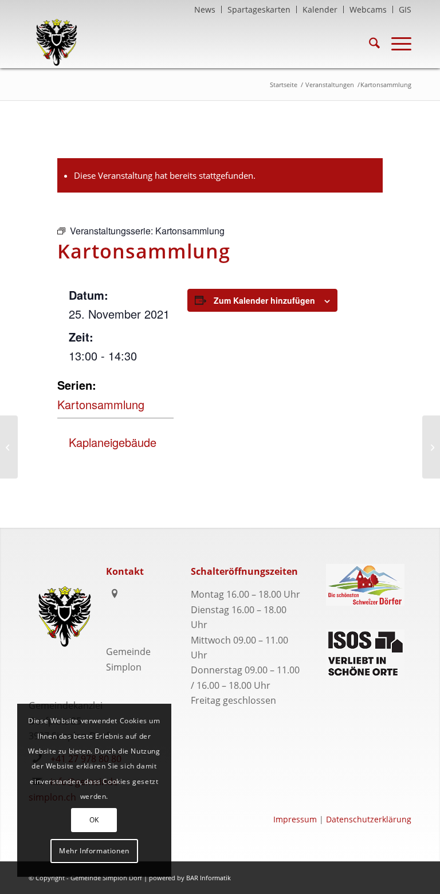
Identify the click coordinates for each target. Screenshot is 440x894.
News (204, 9)
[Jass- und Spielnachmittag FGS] (9, 447)
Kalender (319, 9)
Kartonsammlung (100, 404)
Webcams (368, 9)
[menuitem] (205, 9)
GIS (405, 9)
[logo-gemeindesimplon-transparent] (56, 42)
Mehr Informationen (94, 851)
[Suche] (369, 42)
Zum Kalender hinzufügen (264, 300)
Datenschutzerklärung (368, 819)
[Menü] (395, 42)
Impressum (295, 819)
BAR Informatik (208, 877)
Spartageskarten (258, 9)
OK (94, 820)
